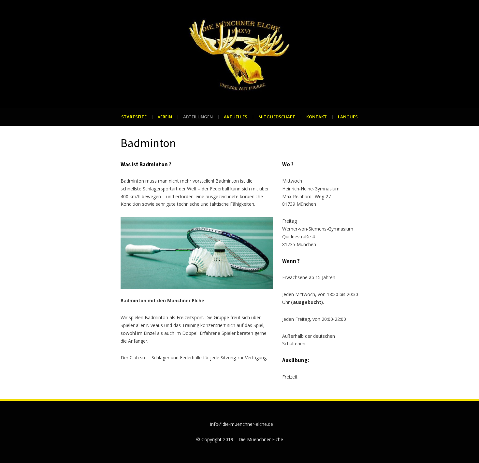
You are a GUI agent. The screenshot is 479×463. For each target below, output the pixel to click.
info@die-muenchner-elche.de (241, 424)
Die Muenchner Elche (261, 439)
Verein (165, 117)
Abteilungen (198, 117)
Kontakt (316, 117)
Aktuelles (235, 117)
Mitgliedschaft (276, 117)
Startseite (134, 117)
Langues (348, 117)
